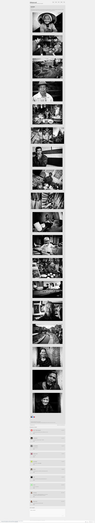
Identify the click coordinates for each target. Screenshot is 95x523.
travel (37, 421)
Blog (64, 2)
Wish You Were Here (40, 494)
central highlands (38, 422)
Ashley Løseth (35, 453)
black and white (34, 422)
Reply (34, 433)
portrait (47, 422)
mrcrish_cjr (35, 492)
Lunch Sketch (35, 438)
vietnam (40, 421)
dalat (41, 422)
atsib (34, 477)
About (56, 2)
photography (35, 421)
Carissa (34, 469)
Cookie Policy (16, 521)
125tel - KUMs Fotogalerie (37, 430)
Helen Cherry (35, 501)
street (52, 422)
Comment (63, 515)
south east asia (49, 422)
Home (53, 2)
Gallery (61, 2)
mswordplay (35, 461)
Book (58, 2)
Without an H (33, 2)
